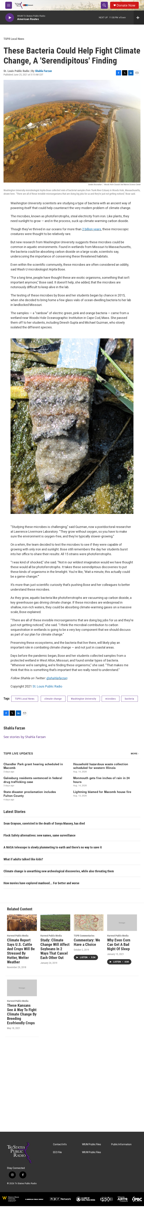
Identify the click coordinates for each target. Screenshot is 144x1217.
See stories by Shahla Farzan (25, 737)
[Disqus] (72, 1084)
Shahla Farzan (43, 71)
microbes (110, 698)
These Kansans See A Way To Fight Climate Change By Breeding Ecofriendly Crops (22, 1014)
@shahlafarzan (56, 678)
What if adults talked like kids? (23, 859)
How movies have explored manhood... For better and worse (41, 883)
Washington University (83, 698)
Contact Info (60, 1144)
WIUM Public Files (91, 1144)
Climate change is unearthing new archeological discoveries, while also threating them (59, 871)
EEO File (57, 1152)
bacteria (129, 698)
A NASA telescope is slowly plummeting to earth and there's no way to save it (53, 847)
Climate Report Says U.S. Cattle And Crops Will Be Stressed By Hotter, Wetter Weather (21, 951)
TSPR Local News (14, 39)
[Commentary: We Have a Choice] (89, 922)
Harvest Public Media (17, 935)
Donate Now (126, 5)
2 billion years (91, 229)
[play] (9, 18)
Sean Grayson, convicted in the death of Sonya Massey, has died (44, 823)
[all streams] (139, 18)
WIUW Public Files (91, 1152)
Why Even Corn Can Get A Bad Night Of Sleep (118, 944)
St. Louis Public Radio (47, 686)
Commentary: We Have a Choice (87, 942)
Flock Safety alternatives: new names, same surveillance (40, 835)
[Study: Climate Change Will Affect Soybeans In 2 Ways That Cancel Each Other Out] (55, 922)
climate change (53, 698)
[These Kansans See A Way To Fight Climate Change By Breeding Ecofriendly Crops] (22, 988)
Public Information (121, 1144)
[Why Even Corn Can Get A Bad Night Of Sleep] (122, 922)
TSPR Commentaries (84, 935)
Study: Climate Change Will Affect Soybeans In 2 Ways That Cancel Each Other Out (55, 949)
